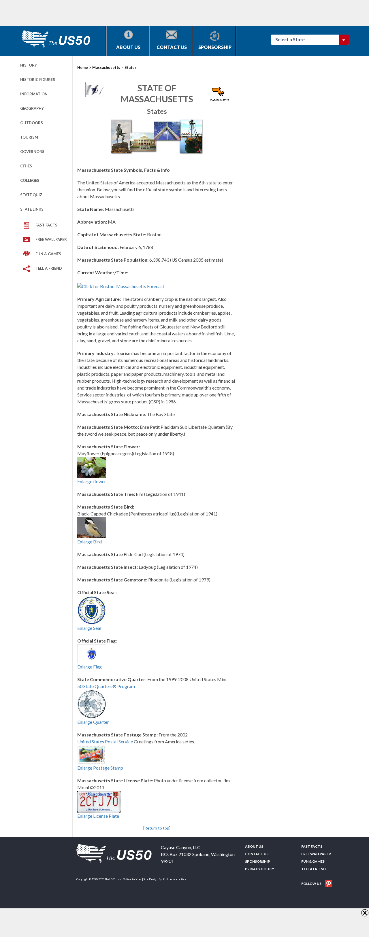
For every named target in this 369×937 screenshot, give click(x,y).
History (28, 65)
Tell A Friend (48, 268)
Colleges (29, 180)
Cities (26, 166)
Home (82, 67)
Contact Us (172, 47)
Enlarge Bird (89, 541)
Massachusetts (106, 67)
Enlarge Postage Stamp (100, 767)
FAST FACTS (46, 225)
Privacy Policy (259, 869)
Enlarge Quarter (93, 722)
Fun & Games (48, 254)
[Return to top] (156, 827)
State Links (32, 209)
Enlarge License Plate (98, 816)
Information (34, 94)
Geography (32, 108)
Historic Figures (37, 79)
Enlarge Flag (89, 666)
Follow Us (311, 883)
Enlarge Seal (89, 628)
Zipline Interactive (174, 879)
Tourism (29, 137)
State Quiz (31, 194)
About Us (128, 47)
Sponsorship (214, 47)
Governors (32, 151)
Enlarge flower (91, 481)
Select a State (292, 39)
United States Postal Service (105, 741)
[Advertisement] (125, 13)
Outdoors (31, 122)
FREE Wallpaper (51, 239)
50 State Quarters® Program (106, 686)
